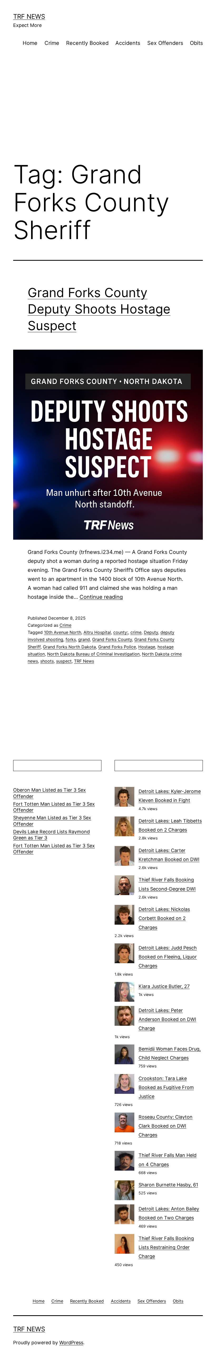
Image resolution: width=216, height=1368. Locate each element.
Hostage (146, 646)
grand (84, 639)
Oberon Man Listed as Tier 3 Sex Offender (49, 793)
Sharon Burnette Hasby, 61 (168, 1185)
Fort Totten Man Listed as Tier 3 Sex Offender (54, 807)
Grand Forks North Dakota (69, 646)
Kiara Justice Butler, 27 (164, 986)
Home (30, 43)
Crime (52, 43)
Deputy (151, 632)
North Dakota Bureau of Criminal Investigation (93, 654)
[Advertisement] (108, 113)
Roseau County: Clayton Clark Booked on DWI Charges (166, 1126)
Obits (196, 43)
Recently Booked (87, 43)
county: (120, 632)
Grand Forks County (112, 639)
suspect (64, 661)
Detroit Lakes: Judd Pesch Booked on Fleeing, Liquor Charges (168, 956)
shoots (47, 661)
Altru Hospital (97, 632)
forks (71, 639)
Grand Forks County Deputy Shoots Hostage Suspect (99, 309)
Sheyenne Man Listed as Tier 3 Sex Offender (52, 820)
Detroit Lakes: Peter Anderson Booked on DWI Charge (167, 1019)
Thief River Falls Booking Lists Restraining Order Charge (166, 1247)
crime (135, 632)
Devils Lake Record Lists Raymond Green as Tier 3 (51, 834)
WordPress (71, 1342)
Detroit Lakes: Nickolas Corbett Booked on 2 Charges (164, 918)
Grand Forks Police (117, 646)
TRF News (29, 16)
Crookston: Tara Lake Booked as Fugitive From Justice (166, 1087)
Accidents (127, 43)
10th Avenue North (62, 632)
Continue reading (101, 597)
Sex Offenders (165, 43)
